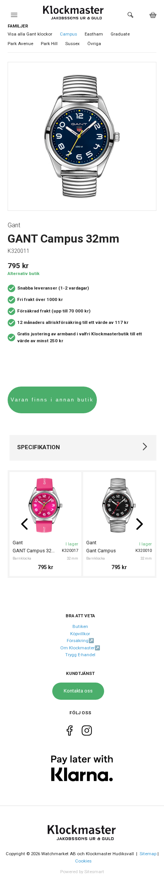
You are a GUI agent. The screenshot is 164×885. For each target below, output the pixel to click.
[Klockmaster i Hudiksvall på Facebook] (69, 731)
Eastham (94, 34)
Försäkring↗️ (80, 640)
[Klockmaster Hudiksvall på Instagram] (86, 731)
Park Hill (49, 43)
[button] (14, 16)
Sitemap (148, 853)
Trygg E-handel (80, 654)
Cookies (83, 861)
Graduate (120, 34)
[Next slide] (139, 524)
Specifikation (38, 447)
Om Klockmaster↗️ (80, 647)
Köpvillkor (80, 633)
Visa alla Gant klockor (30, 34)
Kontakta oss (78, 691)
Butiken (80, 626)
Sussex (72, 43)
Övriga (94, 43)
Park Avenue (20, 43)
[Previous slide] (24, 524)
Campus (68, 34)
